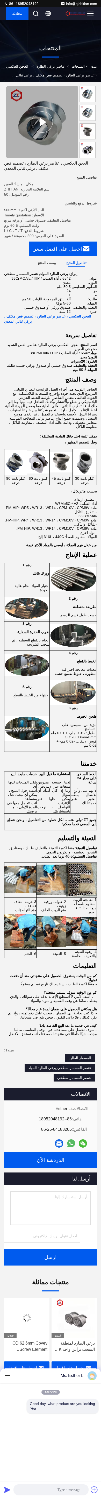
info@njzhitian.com (81, 4)
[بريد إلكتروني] (59, 1143)
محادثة (17, 13)
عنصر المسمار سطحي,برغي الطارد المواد (59, 1068)
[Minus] (7, 1376)
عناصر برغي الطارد (51, 66)
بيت (94, 66)
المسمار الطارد (80, 1058)
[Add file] (94, 1489)
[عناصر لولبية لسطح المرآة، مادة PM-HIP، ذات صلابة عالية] (42, 122)
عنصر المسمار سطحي (74, 1078)
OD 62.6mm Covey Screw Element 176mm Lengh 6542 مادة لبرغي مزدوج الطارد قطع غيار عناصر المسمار (75, 1347)
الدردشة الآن (50, 1160)
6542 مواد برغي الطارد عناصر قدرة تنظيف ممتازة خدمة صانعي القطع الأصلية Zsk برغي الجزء (27, 1347)
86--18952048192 (23, 4)
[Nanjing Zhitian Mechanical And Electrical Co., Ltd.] (75, 13)
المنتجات (78, 66)
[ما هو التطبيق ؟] (71, 1143)
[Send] (7, 1489)
